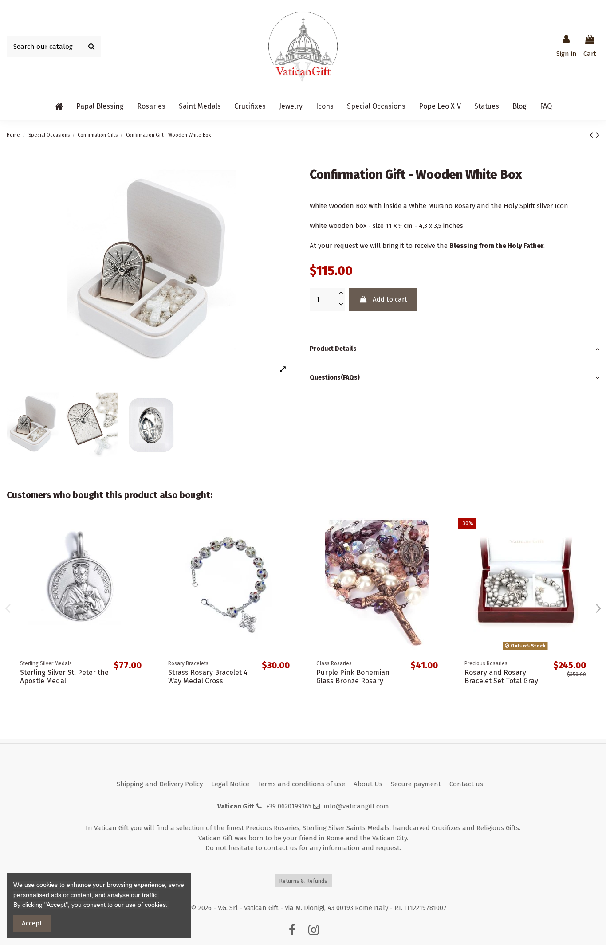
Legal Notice (230, 784)
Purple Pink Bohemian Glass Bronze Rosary (353, 676)
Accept (32, 923)
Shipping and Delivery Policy (160, 784)
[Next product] (597, 135)
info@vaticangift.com (356, 806)
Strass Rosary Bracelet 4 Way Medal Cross (208, 676)
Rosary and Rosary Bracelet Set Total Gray (501, 676)
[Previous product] (593, 135)
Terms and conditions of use (301, 784)
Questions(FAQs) (335, 377)
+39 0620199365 (288, 806)
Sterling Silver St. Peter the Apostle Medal (64, 676)
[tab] (454, 349)
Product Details (333, 349)
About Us (368, 784)
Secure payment (416, 784)
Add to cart (390, 299)
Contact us (466, 784)
